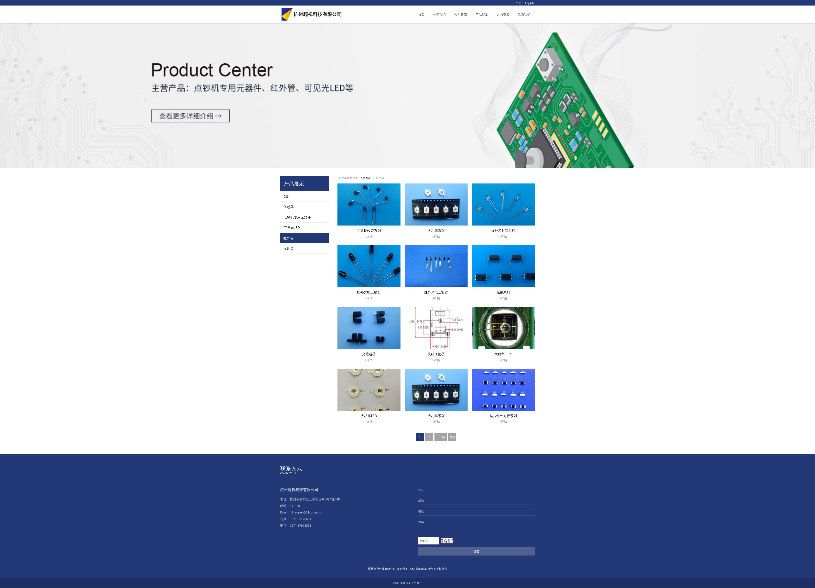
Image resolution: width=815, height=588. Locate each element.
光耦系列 (503, 292)
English (529, 3)
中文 (518, 3)
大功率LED (369, 415)
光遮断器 (369, 354)
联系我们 (524, 14)
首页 (421, 14)
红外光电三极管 (436, 292)
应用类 (289, 248)
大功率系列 (436, 230)
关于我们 (439, 14)
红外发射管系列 (503, 230)
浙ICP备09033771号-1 (407, 583)
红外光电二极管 (369, 292)
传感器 (289, 206)
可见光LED (292, 227)
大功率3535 (503, 354)
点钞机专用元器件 (297, 217)
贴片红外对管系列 (503, 415)
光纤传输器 (436, 354)
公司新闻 (460, 14)
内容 (421, 522)
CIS (286, 196)
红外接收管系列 (369, 230)
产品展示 (481, 14)
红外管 (288, 238)
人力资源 (503, 14)
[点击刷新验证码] (447, 540)
